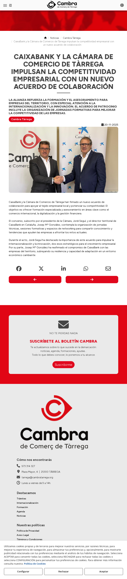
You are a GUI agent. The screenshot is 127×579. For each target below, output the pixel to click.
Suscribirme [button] (63, 365)
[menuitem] (63, 499)
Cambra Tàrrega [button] (21, 119)
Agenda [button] (21, 511)
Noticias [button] (21, 515)
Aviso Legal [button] (23, 535)
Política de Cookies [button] (35, 563)
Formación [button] (22, 507)
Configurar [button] (23, 571)
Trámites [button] (21, 498)
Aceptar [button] (103, 571)
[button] (63, 4)
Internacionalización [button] (27, 503)
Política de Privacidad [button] (28, 530)
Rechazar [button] (63, 571)
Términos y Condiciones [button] (29, 539)
